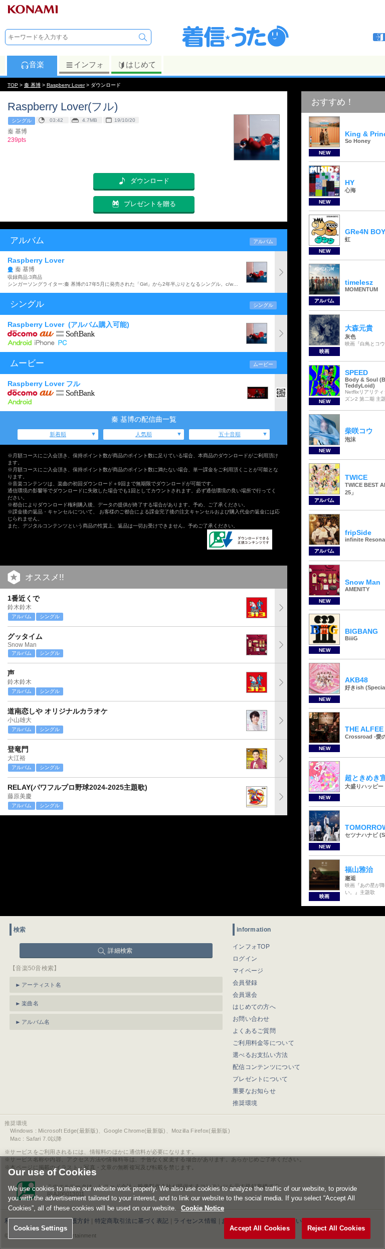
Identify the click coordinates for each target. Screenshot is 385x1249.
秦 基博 (32, 85)
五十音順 (230, 434)
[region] (192, 1202)
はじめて (141, 64)
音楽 (36, 64)
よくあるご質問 (254, 1030)
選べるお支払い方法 (260, 1054)
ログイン (245, 958)
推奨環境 (245, 1103)
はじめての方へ (254, 1006)
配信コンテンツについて (266, 1066)
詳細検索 (120, 950)
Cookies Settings (40, 1228)
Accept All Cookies (259, 1228)
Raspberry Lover (66, 85)
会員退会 (245, 994)
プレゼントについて (260, 1079)
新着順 (58, 434)
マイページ (248, 970)
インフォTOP (251, 946)
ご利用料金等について (263, 1042)
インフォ (89, 64)
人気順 (143, 434)
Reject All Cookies (336, 1228)
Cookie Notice (202, 1208)
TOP (13, 85)
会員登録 (245, 982)
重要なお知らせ (254, 1091)
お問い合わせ (251, 1018)
